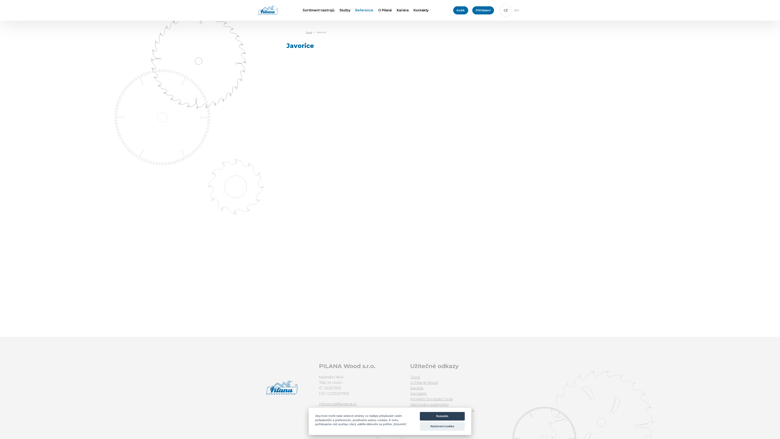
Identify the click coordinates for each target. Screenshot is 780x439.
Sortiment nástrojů (319, 10)
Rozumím (442, 416)
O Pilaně (385, 10)
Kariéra (403, 10)
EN (516, 10)
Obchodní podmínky (429, 404)
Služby (344, 10)
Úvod (309, 32)
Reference (364, 10)
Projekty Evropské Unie (431, 399)
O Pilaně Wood (424, 382)
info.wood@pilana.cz (337, 404)
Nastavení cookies (442, 426)
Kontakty (421, 10)
